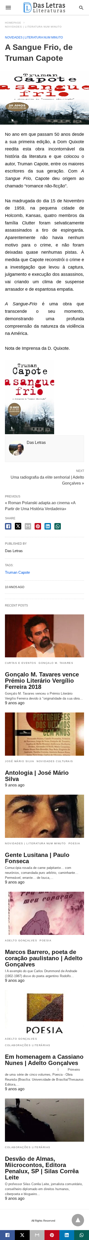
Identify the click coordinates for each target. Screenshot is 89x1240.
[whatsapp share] (57, 526)
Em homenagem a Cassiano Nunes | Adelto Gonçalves (44, 1059)
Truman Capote (17, 572)
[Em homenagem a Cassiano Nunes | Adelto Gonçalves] (44, 1011)
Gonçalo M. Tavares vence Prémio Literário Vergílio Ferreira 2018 (42, 680)
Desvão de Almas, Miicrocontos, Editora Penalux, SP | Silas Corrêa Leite (42, 1168)
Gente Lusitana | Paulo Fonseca (37, 857)
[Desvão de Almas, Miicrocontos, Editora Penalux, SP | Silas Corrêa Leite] (44, 1120)
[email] (37, 1235)
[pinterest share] (38, 526)
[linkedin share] (47, 526)
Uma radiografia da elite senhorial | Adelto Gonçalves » (47, 479)
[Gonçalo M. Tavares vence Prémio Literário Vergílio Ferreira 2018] (44, 636)
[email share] (28, 526)
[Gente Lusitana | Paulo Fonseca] (44, 816)
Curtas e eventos (20, 663)
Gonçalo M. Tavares (56, 663)
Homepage (13, 22)
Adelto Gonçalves (21, 940)
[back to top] (78, 1220)
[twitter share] (18, 526)
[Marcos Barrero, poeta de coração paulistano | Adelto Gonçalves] (44, 913)
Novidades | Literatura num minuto (33, 26)
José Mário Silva (19, 761)
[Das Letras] (44, 7)
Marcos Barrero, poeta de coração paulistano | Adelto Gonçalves (44, 958)
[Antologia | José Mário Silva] (44, 734)
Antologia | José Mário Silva (37, 775)
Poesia (74, 843)
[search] (81, 7)
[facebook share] (8, 526)
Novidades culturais (55, 761)
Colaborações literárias (27, 1045)
